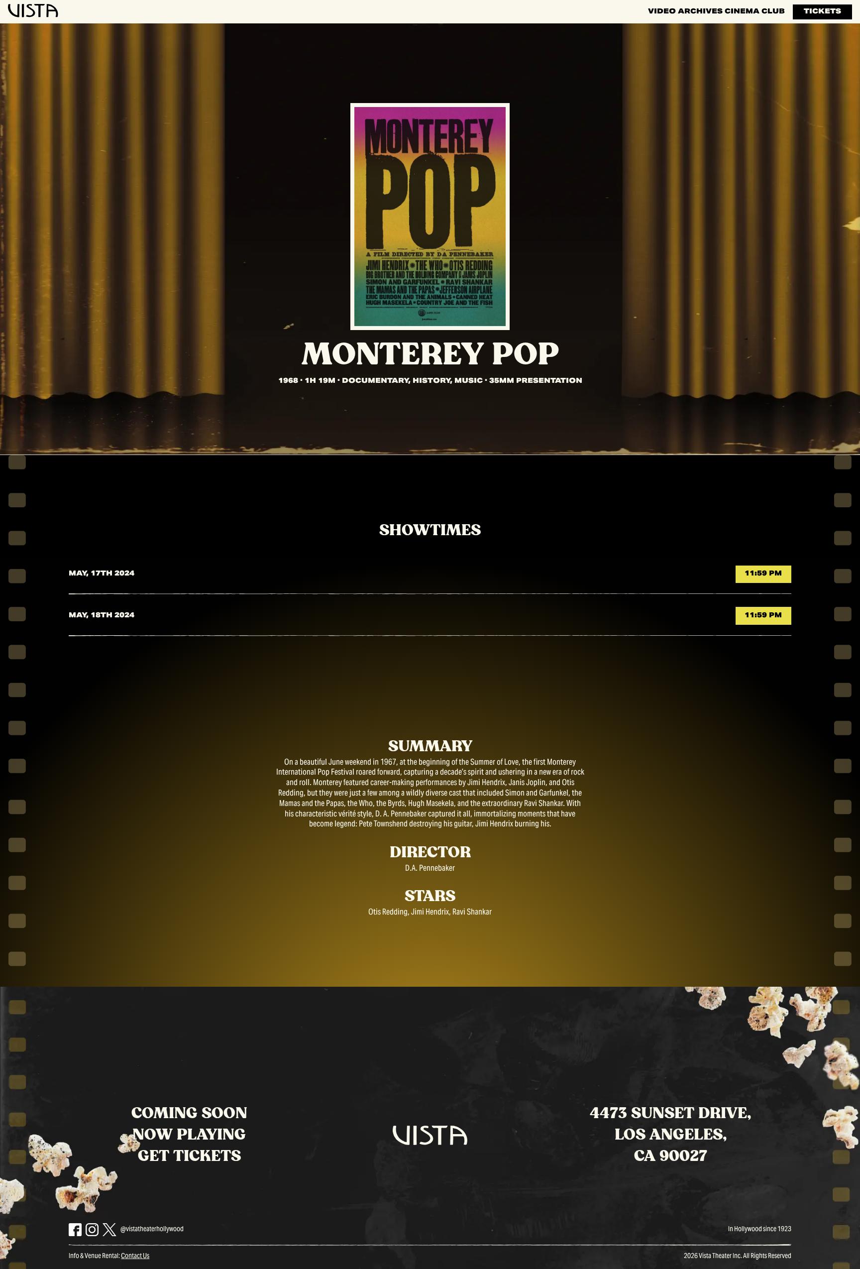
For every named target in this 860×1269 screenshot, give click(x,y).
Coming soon (189, 1113)
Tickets (822, 11)
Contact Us (135, 1256)
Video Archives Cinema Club (716, 11)
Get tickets (189, 1156)
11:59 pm (763, 574)
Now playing (189, 1135)
